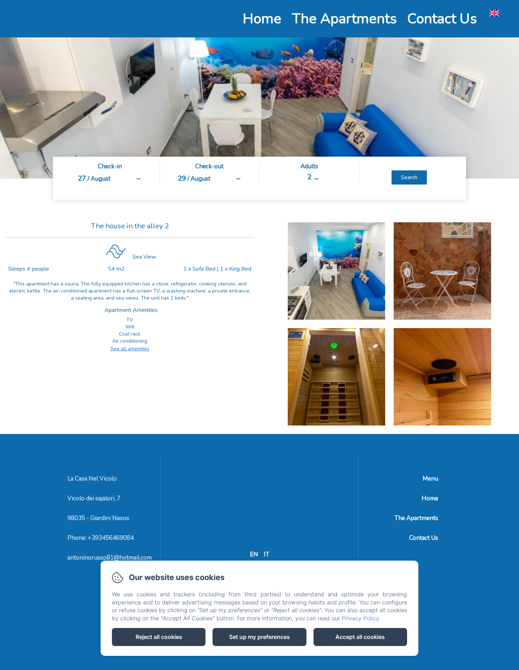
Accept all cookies (360, 636)
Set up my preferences (259, 636)
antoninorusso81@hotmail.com (109, 558)
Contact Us (442, 18)
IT (266, 554)
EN (254, 554)
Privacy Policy (360, 618)
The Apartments (344, 18)
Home (262, 18)
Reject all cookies (159, 636)
